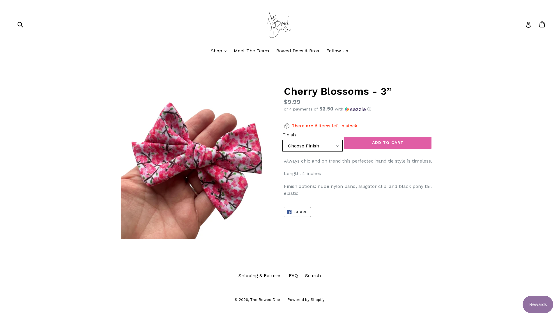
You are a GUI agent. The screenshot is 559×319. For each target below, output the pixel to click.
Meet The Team (251, 51)
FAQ (293, 275)
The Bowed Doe (265, 299)
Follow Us (337, 51)
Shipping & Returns (260, 275)
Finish (289, 135)
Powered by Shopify (306, 299)
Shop (220, 51)
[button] (361, 109)
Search (313, 275)
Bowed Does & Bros (297, 51)
